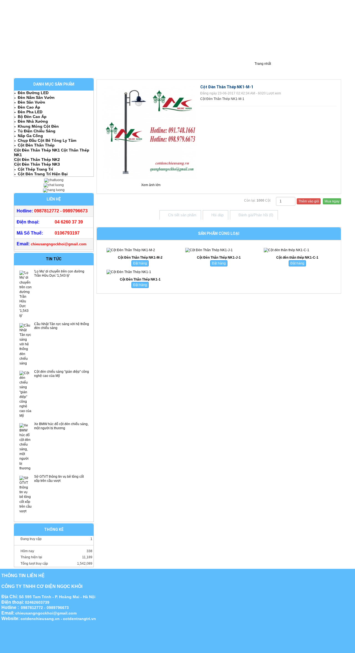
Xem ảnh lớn (151, 185)
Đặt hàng (140, 263)
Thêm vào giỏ (308, 201)
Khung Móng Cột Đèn (38, 126)
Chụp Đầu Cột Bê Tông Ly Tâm (47, 140)
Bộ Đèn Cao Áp (32, 116)
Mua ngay (331, 201)
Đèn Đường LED (33, 93)
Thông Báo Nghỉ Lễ (228, 68)
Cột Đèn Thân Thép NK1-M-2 (140, 257)
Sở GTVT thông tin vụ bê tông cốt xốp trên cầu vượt (59, 479)
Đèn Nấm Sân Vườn (36, 97)
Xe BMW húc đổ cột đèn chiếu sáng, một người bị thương (61, 426)
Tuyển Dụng (172, 68)
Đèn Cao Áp (29, 107)
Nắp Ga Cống (30, 135)
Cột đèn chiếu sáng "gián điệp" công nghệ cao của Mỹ (61, 374)
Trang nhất (262, 64)
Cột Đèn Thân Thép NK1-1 (140, 279)
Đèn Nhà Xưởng (33, 121)
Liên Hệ (197, 68)
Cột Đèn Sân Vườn (95, 68)
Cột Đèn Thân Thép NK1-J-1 (219, 257)
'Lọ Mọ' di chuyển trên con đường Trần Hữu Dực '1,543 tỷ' (59, 273)
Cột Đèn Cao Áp (57, 68)
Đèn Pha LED (30, 112)
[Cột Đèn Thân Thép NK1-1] (140, 272)
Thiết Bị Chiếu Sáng (137, 68)
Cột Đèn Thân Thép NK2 (37, 159)
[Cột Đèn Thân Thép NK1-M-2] (140, 250)
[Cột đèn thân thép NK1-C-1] (297, 250)
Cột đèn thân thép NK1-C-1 (297, 257)
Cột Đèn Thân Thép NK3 (37, 164)
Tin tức (54, 259)
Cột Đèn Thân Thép (36, 145)
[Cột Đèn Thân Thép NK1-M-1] (149, 132)
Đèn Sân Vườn (31, 102)
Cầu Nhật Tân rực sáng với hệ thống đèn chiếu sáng (61, 326)
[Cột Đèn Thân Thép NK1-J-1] (218, 250)
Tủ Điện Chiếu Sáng (36, 131)
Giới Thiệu (26, 68)
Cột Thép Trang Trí (35, 169)
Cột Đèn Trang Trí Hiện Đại (43, 174)
